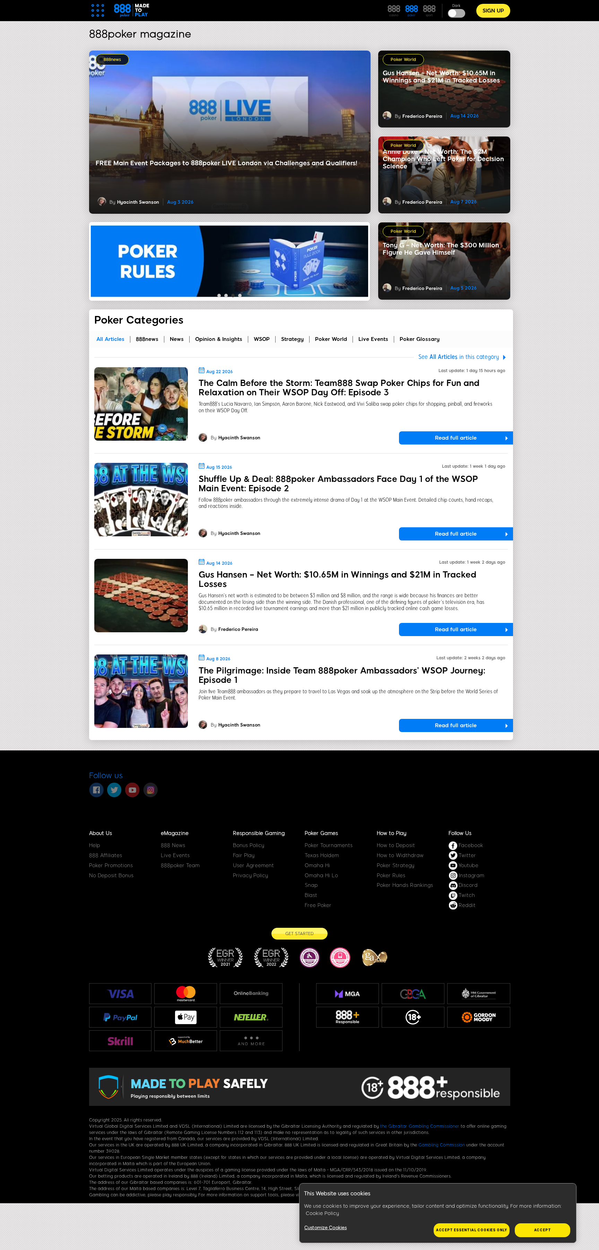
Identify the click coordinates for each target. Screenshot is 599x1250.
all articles (110, 339)
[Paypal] (120, 1017)
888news (112, 59)
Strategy (292, 339)
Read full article (456, 438)
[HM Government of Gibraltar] (479, 993)
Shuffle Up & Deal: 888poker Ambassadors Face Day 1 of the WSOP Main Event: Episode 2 (338, 483)
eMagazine (175, 833)
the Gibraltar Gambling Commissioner (419, 1126)
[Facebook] (96, 790)
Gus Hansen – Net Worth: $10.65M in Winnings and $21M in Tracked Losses (337, 579)
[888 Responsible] (347, 1017)
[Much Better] (186, 1040)
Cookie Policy (322, 1213)
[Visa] (120, 993)
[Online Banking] (251, 993)
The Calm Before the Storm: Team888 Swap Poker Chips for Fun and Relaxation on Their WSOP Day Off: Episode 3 (339, 387)
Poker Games (321, 833)
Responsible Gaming (259, 833)
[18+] (413, 1017)
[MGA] (347, 994)
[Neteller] (251, 1017)
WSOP (262, 339)
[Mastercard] (185, 993)
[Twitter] (114, 790)
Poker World (403, 59)
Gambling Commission (441, 1145)
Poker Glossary (420, 339)
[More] (251, 1041)
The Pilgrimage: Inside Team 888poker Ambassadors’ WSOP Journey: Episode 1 (342, 675)
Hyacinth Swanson (138, 202)
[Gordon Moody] (479, 1017)
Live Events (373, 339)
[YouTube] (132, 790)
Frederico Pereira (422, 116)
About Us (100, 833)
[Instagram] (150, 790)
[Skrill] (120, 1041)
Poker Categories (138, 320)
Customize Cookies (325, 1227)
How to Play (391, 833)
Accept (542, 1230)
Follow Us (460, 833)
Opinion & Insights (218, 339)
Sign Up (493, 11)
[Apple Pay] (186, 1017)
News (177, 339)
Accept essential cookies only (471, 1230)
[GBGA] (413, 994)
